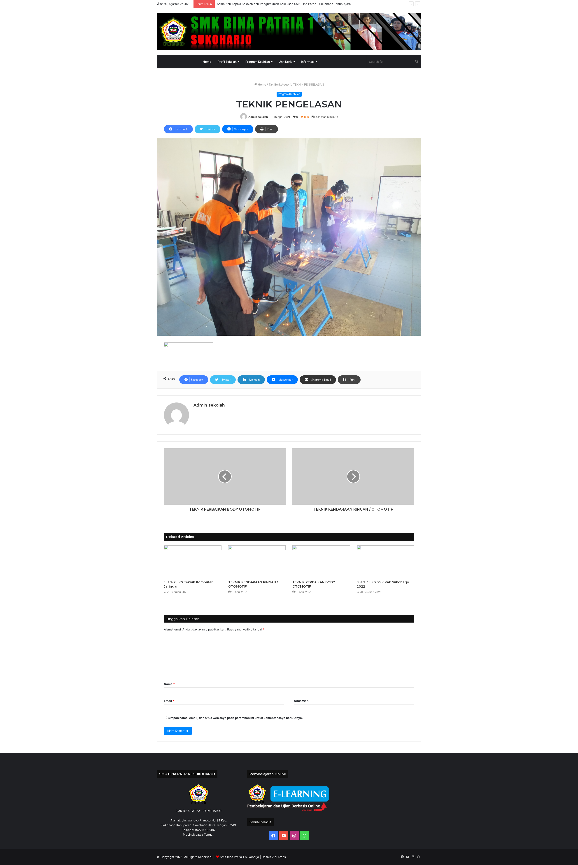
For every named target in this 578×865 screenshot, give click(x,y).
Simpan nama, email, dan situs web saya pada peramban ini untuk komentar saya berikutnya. (235, 718)
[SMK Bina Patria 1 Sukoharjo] (289, 31)
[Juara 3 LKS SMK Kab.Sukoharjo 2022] (385, 561)
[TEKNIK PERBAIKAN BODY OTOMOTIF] (321, 561)
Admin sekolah (258, 117)
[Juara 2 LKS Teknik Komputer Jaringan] (192, 561)
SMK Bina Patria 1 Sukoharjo (239, 857)
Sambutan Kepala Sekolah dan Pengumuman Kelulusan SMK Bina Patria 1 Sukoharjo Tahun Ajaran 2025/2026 (293, 4)
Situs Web (301, 701)
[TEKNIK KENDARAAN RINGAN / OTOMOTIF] (257, 561)
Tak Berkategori (280, 84)
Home (207, 61)
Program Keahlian (257, 61)
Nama (169, 684)
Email (169, 701)
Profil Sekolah (227, 61)
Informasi (307, 61)
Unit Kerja (285, 61)
